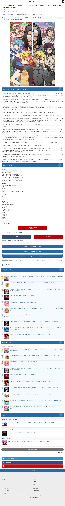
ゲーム (34, 474)
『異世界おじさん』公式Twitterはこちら (32, 251)
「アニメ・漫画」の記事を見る (9, 265)
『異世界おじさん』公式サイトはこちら (32, 246)
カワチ (5, 9)
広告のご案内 (36, 490)
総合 (2, 474)
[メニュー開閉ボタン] (63, 1)
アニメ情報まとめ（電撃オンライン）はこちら (32, 256)
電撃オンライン (5, 260)
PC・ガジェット (5, 479)
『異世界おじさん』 (11, 14)
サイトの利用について (6, 488)
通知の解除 (35, 488)
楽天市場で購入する (48, 236)
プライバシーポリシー (6, 490)
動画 (34, 484)
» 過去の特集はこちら (59, 452)
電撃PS (34, 479)
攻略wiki (3, 484)
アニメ (10, 260)
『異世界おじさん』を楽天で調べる (32, 228)
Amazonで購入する (16, 236)
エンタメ (3, 476)
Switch (3, 481)
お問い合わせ (4, 493)
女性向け (35, 481)
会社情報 (35, 493)
